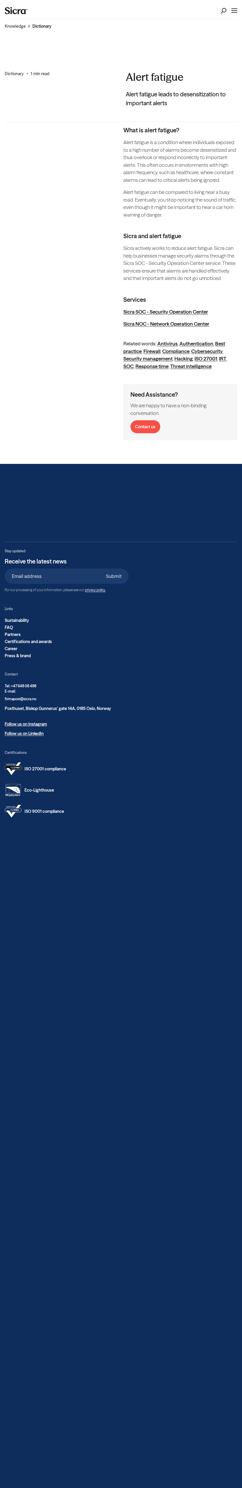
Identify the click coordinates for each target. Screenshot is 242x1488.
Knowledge (15, 26)
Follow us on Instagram (26, 724)
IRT (222, 358)
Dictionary (41, 26)
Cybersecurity (207, 351)
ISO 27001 (205, 358)
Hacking (183, 358)
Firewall (152, 351)
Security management (148, 358)
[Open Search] (223, 11)
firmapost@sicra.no (20, 699)
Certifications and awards (28, 641)
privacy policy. (95, 590)
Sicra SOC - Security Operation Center (165, 312)
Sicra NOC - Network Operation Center (166, 324)
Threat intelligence (191, 366)
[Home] (16, 10)
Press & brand (18, 655)
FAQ (9, 627)
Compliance (175, 351)
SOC (128, 366)
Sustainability (17, 620)
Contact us (145, 426)
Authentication (196, 343)
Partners (13, 634)
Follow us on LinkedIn (24, 733)
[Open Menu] (234, 11)
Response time (152, 366)
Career (11, 648)
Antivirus (167, 343)
